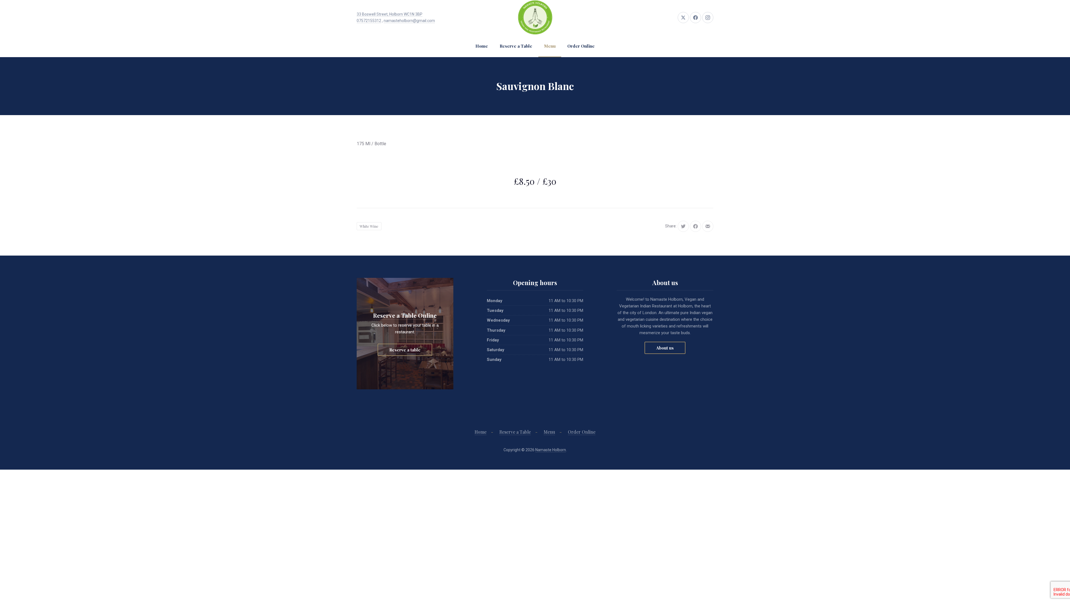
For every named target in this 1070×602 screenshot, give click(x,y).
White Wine (369, 226)
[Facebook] (695, 17)
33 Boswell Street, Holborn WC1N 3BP (389, 14)
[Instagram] (707, 17)
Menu (550, 46)
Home (481, 46)
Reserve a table (404, 350)
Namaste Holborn (550, 450)
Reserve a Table (516, 46)
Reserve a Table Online (405, 315)
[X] (683, 17)
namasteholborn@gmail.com (409, 20)
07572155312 (369, 20)
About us (665, 348)
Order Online (581, 46)
